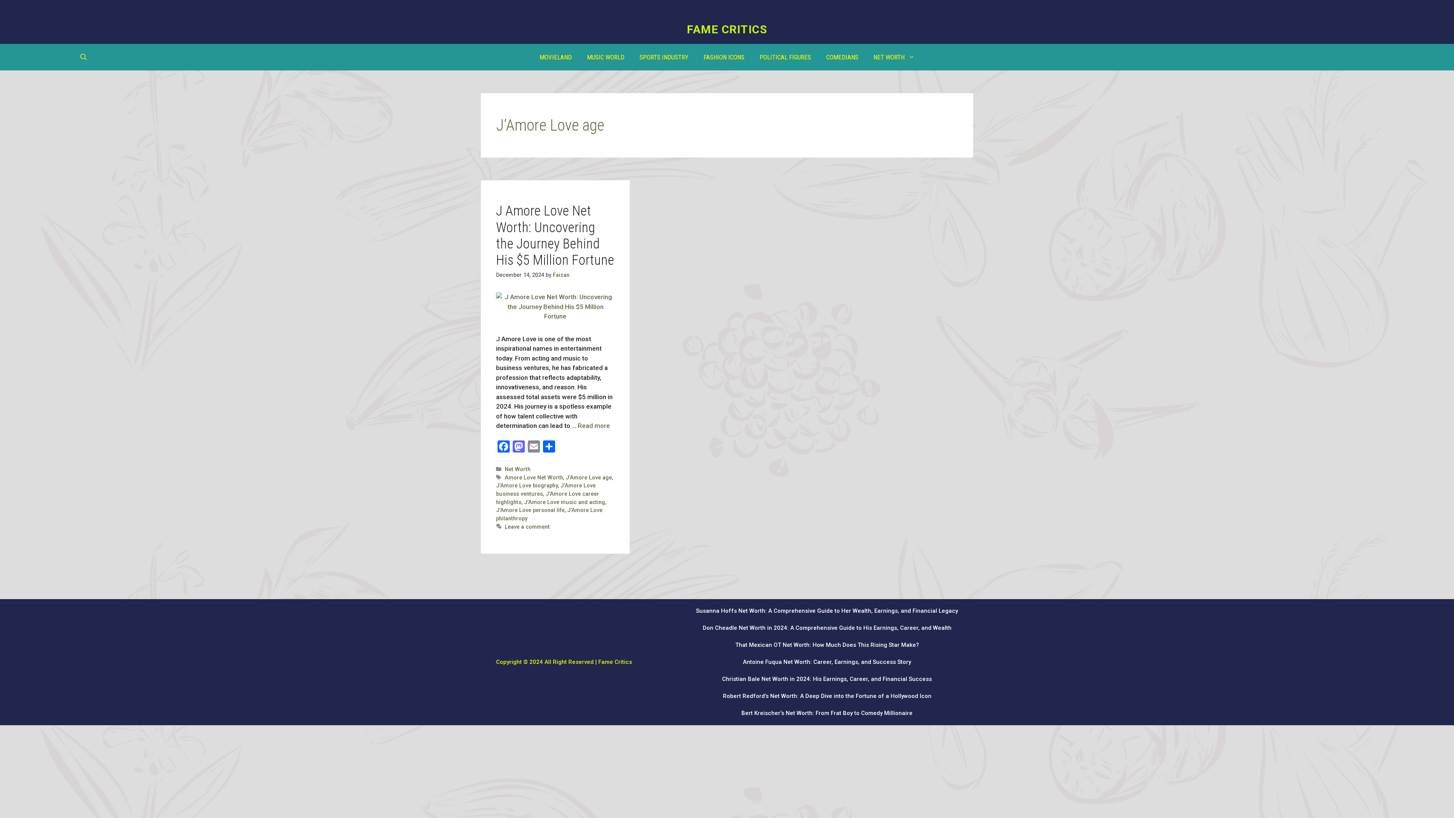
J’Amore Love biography (527, 485)
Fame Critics (727, 29)
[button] (83, 57)
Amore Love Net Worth (534, 478)
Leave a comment (527, 527)
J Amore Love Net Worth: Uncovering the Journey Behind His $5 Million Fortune (555, 235)
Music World (605, 57)
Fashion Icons (724, 57)
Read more (594, 425)
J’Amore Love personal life (530, 510)
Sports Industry (664, 57)
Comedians (842, 57)
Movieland (556, 57)
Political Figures (785, 57)
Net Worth (889, 57)
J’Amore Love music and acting (564, 502)
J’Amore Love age (589, 478)
